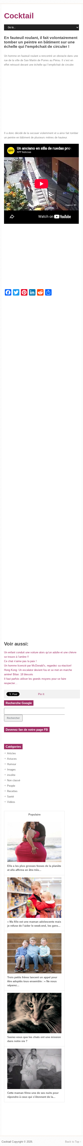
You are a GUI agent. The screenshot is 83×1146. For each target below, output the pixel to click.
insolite (11, 774)
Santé (10, 796)
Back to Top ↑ (73, 1141)
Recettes (12, 791)
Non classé (13, 780)
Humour (11, 764)
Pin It (41, 694)
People (11, 785)
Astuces (12, 758)
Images (11, 769)
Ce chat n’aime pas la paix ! (20, 661)
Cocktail (19, 16)
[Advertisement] (41, 99)
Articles (11, 753)
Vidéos (11, 801)
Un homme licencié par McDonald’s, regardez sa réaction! (38, 665)
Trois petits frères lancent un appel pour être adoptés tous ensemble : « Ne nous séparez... (32, 981)
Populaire (34, 814)
